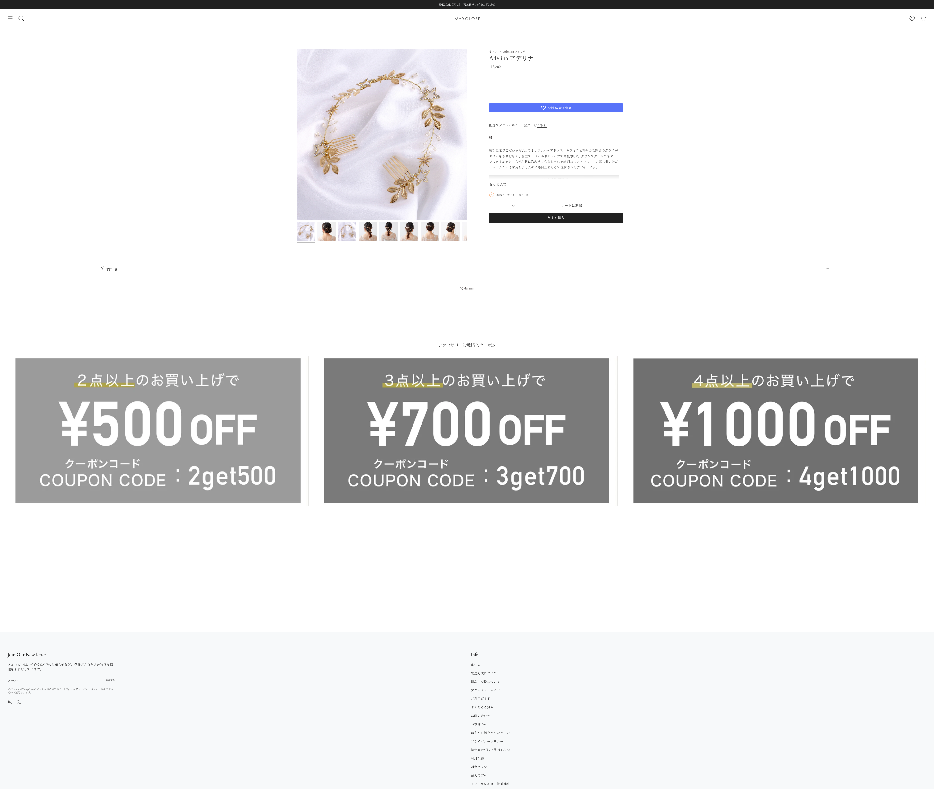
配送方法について (484, 673)
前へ (297, 134)
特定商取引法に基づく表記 (490, 749)
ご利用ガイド (480, 698)
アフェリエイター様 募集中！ (492, 783)
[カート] (923, 18)
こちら (542, 125)
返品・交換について (485, 681)
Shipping (109, 268)
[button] (556, 107)
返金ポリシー (480, 766)
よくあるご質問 (482, 707)
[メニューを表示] (10, 18)
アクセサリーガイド (485, 690)
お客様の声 (479, 724)
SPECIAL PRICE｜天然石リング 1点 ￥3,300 (467, 4)
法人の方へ (479, 775)
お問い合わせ (480, 715)
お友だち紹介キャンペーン (490, 732)
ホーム (493, 51)
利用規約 (477, 758)
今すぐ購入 (556, 218)
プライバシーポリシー (87, 689)
